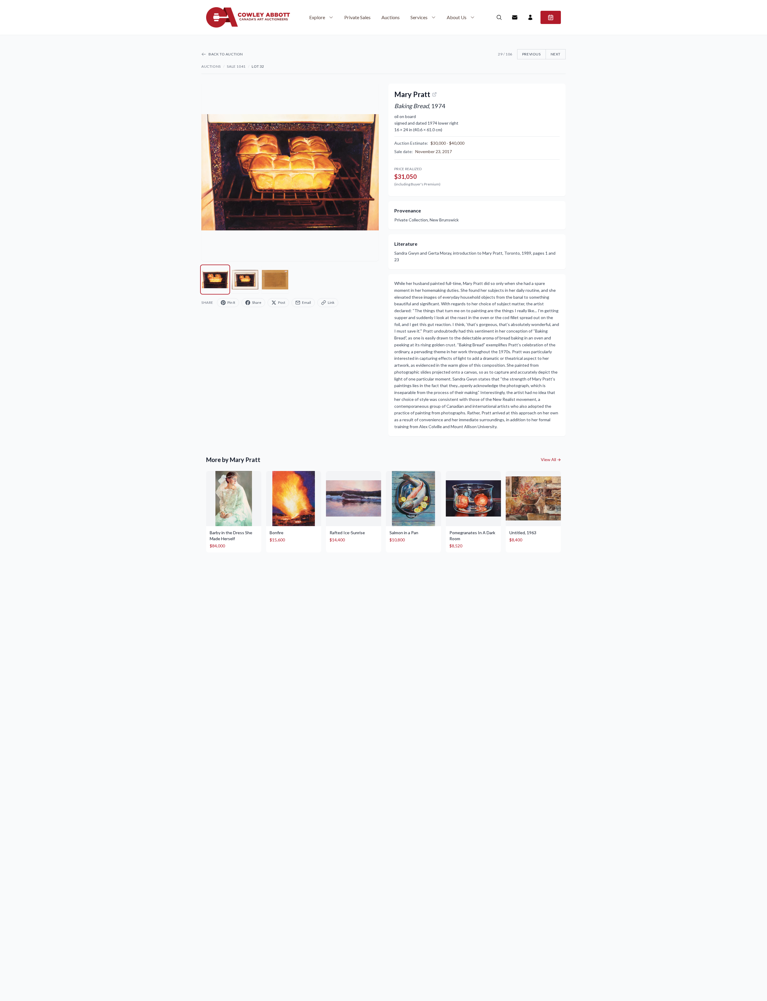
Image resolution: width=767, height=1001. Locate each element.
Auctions (390, 17)
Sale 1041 (236, 66)
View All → (551, 459)
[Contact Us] (514, 17)
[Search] (499, 17)
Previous (531, 54)
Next (556, 54)
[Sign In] (530, 17)
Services (419, 17)
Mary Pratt (412, 94)
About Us (456, 17)
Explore (317, 17)
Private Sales (357, 17)
